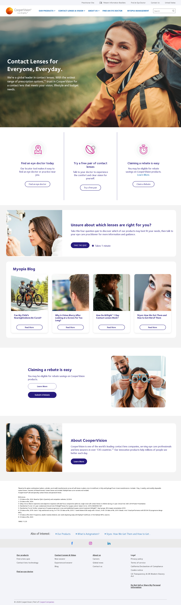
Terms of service (138, 562)
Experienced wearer (63, 562)
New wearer (60, 558)
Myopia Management (138, 10)
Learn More (143, 175)
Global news (98, 562)
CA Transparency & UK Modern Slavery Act (148, 575)
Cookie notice (137, 569)
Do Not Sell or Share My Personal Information (145, 586)
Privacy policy (137, 558)
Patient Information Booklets (114, 2)
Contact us (97, 566)
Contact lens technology (27, 562)
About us (97, 555)
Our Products (46, 10)
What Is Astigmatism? (88, 534)
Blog (56, 566)
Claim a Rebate (143, 184)
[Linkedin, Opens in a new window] (109, 544)
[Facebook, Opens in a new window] (72, 544)
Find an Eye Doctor (138, 2)
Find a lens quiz (23, 558)
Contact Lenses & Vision (70, 10)
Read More (29, 327)
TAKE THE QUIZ (80, 245)
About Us (93, 10)
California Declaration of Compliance (147, 566)
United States (170, 2)
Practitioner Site (88, 2)
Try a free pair (90, 187)
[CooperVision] (19, 11)
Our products (23, 555)
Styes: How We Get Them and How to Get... (128, 534)
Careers (96, 558)
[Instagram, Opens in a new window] (90, 544)
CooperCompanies (46, 601)
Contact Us (155, 2)
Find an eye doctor (37, 184)
